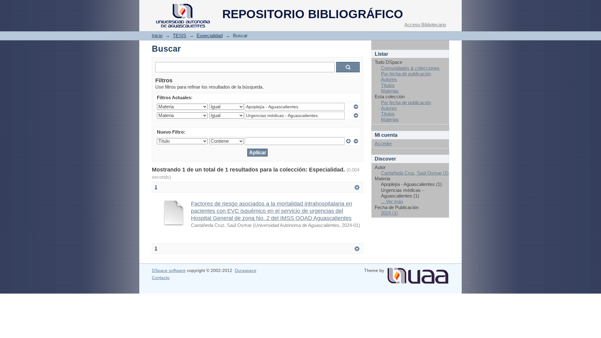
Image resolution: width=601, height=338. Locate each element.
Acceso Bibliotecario (425, 24)
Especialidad (210, 35)
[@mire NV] (418, 273)
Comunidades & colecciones (410, 68)
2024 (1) (389, 213)
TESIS (179, 35)
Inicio (157, 35)
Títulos (388, 85)
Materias (390, 91)
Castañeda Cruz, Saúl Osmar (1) (415, 173)
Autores (389, 79)
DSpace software (169, 270)
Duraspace (245, 270)
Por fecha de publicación (406, 73)
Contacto (161, 277)
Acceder (383, 143)
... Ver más (392, 201)
